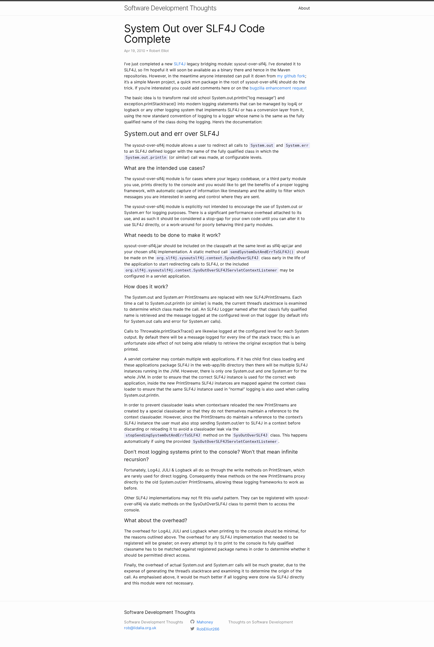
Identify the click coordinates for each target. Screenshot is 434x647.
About (304, 8)
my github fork (291, 75)
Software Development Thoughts (170, 8)
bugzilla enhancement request (278, 87)
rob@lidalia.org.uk (140, 627)
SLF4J (180, 63)
